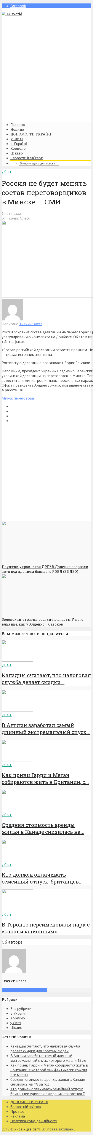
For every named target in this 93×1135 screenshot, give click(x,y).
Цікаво (16, 153)
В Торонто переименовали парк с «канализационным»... (46, 928)
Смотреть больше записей (24, 990)
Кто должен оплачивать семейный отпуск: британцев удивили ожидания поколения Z (47, 1091)
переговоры (24, 398)
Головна (17, 124)
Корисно (18, 148)
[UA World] (12, 14)
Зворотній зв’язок (26, 158)
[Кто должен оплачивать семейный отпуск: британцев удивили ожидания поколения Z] (17, 860)
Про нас (17, 1111)
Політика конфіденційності (33, 1121)
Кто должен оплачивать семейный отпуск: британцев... (42, 878)
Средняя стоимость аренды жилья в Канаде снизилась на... (43, 828)
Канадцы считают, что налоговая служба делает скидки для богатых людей (45, 1048)
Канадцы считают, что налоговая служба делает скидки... (46, 679)
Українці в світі (27, 1129)
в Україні (18, 143)
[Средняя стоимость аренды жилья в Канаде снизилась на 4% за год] (17, 810)
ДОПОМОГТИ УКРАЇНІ (30, 134)
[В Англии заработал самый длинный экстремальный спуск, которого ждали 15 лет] (17, 710)
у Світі (16, 139)
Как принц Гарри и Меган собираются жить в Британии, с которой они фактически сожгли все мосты (49, 1070)
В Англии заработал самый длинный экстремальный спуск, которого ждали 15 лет (49, 1058)
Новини (17, 129)
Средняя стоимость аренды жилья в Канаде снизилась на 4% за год (47, 1082)
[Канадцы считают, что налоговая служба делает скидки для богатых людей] (17, 660)
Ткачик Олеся (18, 218)
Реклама (17, 1116)
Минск (7, 398)
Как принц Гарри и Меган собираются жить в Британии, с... (45, 778)
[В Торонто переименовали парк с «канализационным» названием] (17, 909)
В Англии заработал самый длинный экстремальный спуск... (46, 728)
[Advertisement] (46, 69)
